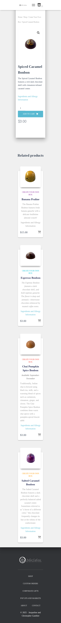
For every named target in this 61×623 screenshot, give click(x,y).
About (24, 606)
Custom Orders (30, 584)
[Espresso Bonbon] (30, 255)
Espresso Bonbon (30, 277)
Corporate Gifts (30, 591)
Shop (25, 17)
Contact (36, 606)
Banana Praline (30, 199)
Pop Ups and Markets (30, 598)
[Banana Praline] (30, 176)
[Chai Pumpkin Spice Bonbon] (30, 344)
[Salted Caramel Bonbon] (30, 458)
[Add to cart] (39, 232)
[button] (38, 32)
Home (20, 17)
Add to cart (29, 114)
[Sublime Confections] (24, 5)
